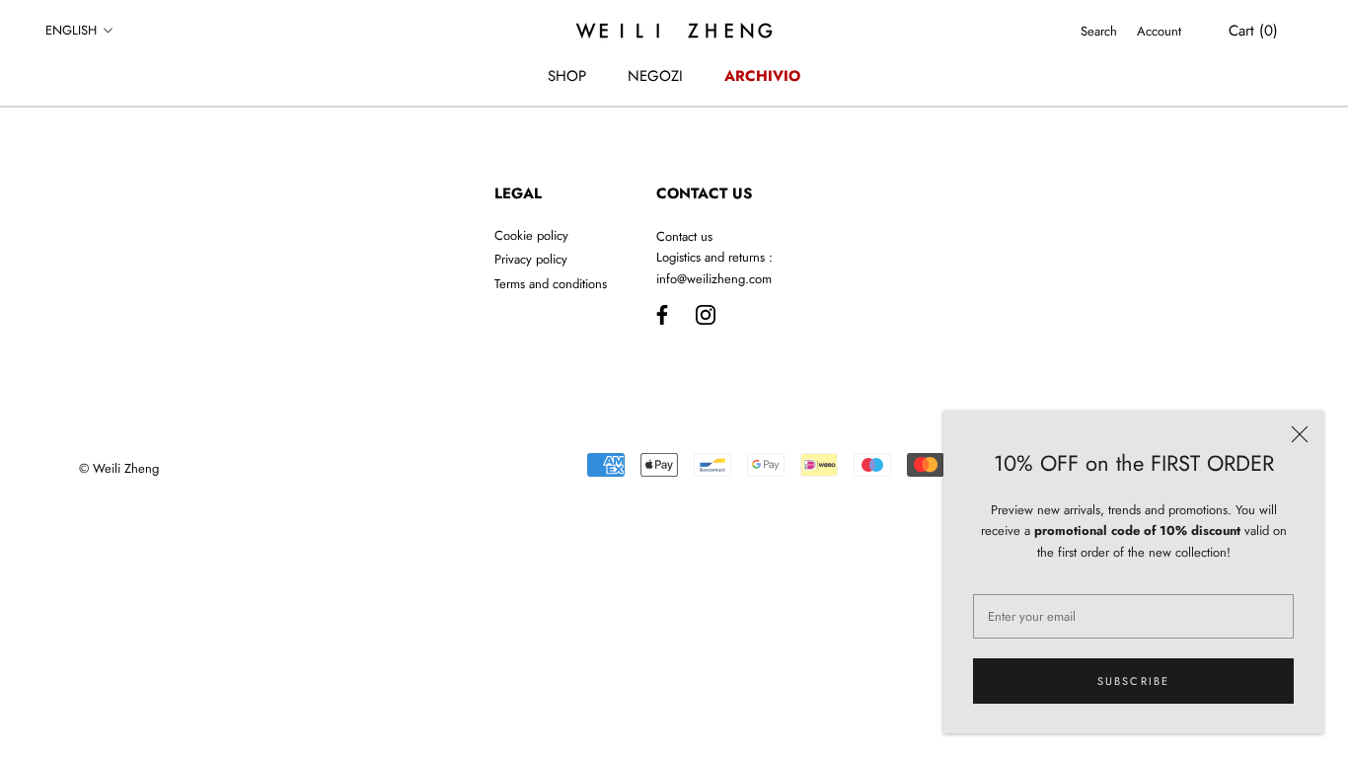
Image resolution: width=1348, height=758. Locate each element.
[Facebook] (662, 314)
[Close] (1300, 434)
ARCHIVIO (762, 76)
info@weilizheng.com (714, 278)
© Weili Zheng (119, 468)
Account (1159, 31)
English (71, 30)
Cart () (1253, 30)
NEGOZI (655, 76)
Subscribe (1133, 681)
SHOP (567, 76)
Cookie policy (531, 235)
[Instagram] (705, 314)
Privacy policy (530, 259)
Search (1099, 31)
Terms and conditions (550, 283)
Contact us (684, 236)
